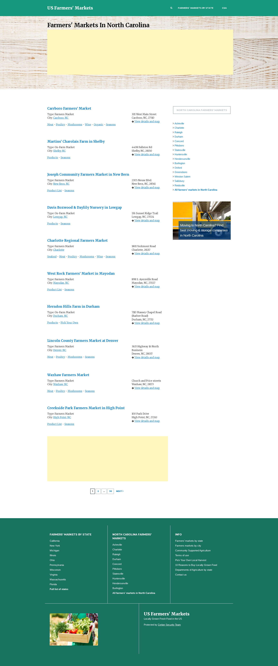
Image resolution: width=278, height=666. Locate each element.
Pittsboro (179, 145)
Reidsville (180, 185)
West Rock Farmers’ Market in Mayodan (81, 273)
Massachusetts (58, 579)
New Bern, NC (61, 183)
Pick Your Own (69, 322)
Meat (50, 124)
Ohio (52, 560)
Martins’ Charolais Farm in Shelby (76, 141)
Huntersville (181, 154)
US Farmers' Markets (70, 8)
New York (55, 545)
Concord (179, 141)
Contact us (181, 574)
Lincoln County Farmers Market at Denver (82, 341)
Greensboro (181, 172)
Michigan (54, 550)
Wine (88, 124)
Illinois (53, 555)
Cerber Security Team (169, 624)
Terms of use (182, 555)
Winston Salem (182, 176)
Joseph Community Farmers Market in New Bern (88, 174)
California (55, 540)
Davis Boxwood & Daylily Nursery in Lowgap (84, 207)
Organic (98, 124)
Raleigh (178, 132)
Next (119, 491)
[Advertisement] (140, 52)
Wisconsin (55, 569)
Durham (179, 136)
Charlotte (58, 249)
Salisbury (179, 181)
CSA (224, 8)
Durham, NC (60, 315)
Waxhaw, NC (60, 384)
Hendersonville (182, 158)
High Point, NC (62, 417)
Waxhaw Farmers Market (68, 375)
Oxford (178, 167)
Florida (53, 584)
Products (52, 157)
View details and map (147, 121)
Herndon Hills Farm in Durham (73, 306)
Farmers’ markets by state (195, 8)
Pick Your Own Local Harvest (190, 560)
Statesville (180, 150)
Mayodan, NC (61, 282)
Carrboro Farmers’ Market (69, 108)
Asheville (179, 123)
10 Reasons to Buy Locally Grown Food (196, 565)
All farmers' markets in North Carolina (196, 189)
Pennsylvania (57, 565)
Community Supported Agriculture (193, 550)
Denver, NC (59, 350)
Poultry (60, 124)
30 (110, 491)
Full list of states (59, 589)
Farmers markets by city (188, 545)
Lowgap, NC (60, 216)
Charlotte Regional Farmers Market (77, 240)
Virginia (53, 574)
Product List (54, 190)
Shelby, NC (59, 150)
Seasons (111, 124)
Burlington (180, 163)
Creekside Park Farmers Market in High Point (86, 408)
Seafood (51, 256)
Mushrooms (75, 124)
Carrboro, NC (60, 117)
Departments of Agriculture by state (193, 569)
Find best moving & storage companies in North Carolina (204, 230)
